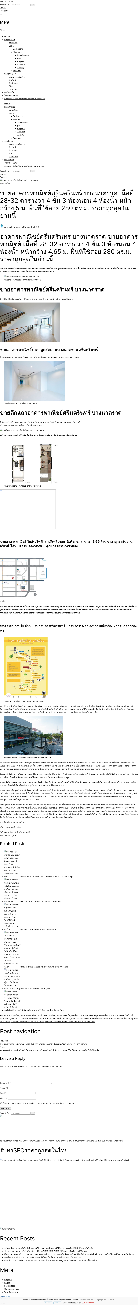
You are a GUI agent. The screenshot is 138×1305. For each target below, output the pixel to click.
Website (3, 1098)
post (19, 58)
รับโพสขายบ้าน (6, 832)
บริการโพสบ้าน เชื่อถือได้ (33, 1141)
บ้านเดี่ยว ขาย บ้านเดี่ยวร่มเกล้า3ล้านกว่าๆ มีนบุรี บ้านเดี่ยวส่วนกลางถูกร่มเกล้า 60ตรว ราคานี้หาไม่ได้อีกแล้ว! (50, 1260)
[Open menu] (1, 14)
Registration (9, 39)
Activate (21, 64)
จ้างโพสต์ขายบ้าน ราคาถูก (56, 1141)
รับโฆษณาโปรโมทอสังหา (11, 1141)
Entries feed (9, 1286)
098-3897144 (88, 1303)
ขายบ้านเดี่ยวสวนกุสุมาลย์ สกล (13, 822)
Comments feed (11, 1289)
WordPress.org (11, 1292)
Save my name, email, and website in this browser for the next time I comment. (39, 1103)
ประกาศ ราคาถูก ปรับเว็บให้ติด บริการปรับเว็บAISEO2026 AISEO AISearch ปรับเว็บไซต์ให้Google (45, 1251)
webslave (18, 227)
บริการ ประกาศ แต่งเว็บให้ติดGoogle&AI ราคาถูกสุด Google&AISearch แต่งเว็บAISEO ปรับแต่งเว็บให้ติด (48, 1248)
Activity (20, 67)
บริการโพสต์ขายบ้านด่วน (10, 827)
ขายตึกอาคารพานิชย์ (46, 1015)
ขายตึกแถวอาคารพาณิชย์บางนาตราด (27, 1018)
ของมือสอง (13, 89)
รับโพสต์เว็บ (9, 92)
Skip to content (7, 1)
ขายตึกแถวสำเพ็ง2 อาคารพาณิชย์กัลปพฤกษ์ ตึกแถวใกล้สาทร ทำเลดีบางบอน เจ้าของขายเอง (43, 1257)
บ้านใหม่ (12, 80)
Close (2, 30)
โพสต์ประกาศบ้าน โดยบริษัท (110, 1141)
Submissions (23, 55)
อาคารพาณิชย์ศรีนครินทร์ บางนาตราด (27, 1022)
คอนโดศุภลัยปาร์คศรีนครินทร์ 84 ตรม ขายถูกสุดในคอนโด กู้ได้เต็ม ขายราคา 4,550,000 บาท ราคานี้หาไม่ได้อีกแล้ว (49, 1048)
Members (17, 52)
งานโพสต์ (48, 1303)
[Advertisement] (13, 1194)
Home (7, 36)
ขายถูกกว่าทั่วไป (63, 1015)
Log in (3, 8)
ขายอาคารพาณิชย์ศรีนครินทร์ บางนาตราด (89, 1018)
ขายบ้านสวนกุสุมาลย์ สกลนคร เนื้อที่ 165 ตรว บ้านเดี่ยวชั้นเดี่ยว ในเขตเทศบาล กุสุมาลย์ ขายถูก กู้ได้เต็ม (43, 1042)
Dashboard (18, 49)
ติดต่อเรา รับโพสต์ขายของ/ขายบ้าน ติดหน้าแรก (24, 99)
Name (3, 1088)
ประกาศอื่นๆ (5, 183)
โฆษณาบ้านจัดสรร (17, 77)
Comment (5, 1083)
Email (3, 1093)
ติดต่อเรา (57, 1303)
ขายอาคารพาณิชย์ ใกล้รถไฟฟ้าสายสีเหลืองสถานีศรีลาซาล (70, 1022)
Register (4, 11)
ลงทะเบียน (13, 43)
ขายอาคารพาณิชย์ (28, 1015)
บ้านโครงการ (10, 74)
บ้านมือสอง (13, 83)
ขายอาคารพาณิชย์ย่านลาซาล (57, 1018)
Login (11, 46)
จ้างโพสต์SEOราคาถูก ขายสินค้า (83, 1141)
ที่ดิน (11, 86)
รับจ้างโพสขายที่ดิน (23, 832)
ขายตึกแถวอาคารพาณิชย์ (82, 1015)
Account (17, 71)
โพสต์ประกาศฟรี (11, 95)
